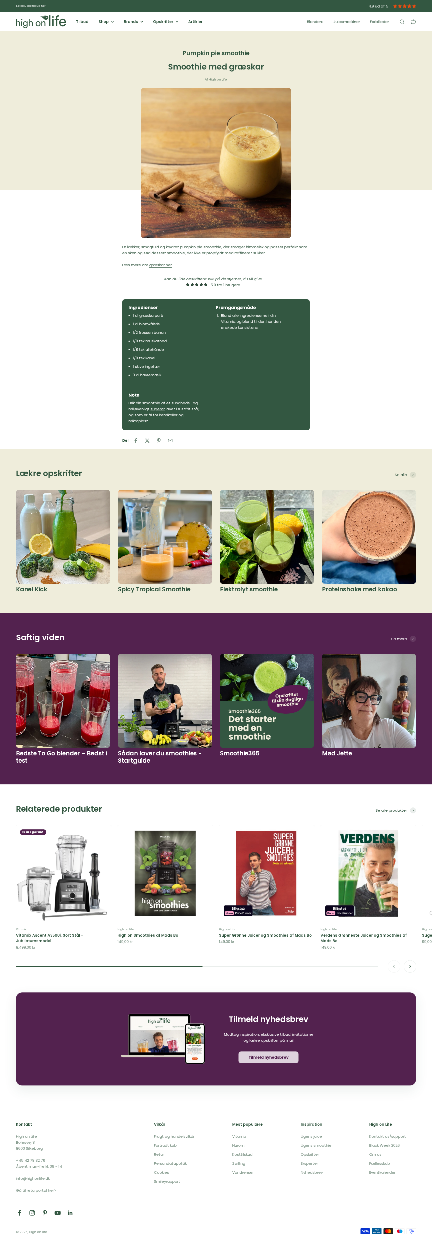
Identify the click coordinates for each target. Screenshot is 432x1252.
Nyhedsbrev (312, 1172)
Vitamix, (228, 321)
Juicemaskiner (347, 21)
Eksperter (309, 1163)
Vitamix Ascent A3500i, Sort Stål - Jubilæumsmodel (49, 938)
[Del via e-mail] (170, 440)
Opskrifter (163, 21)
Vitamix (21, 929)
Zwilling (238, 1163)
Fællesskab (379, 1163)
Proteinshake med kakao (359, 589)
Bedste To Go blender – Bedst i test (61, 757)
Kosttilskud (242, 1154)
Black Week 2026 (384, 1145)
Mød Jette (337, 753)
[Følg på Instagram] (32, 1212)
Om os (375, 1154)
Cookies (161, 1172)
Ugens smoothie (316, 1145)
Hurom (238, 1145)
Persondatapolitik (170, 1163)
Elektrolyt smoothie (249, 589)
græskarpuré (151, 315)
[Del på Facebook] (136, 440)
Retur (159, 1154)
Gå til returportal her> (36, 1190)
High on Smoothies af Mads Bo (148, 935)
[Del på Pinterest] (158, 440)
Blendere (315, 21)
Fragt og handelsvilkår (174, 1136)
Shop (103, 21)
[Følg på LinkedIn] (70, 1212)
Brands (131, 21)
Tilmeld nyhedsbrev (268, 1057)
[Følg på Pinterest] (45, 1212)
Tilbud (82, 21)
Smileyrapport (167, 1181)
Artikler (195, 21)
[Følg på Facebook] (19, 1212)
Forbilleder (379, 21)
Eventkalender (382, 1172)
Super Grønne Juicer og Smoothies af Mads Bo (265, 935)
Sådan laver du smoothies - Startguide (160, 757)
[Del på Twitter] (147, 440)
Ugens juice (311, 1136)
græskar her (160, 265)
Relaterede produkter (59, 808)
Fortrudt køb (165, 1145)
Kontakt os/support (387, 1136)
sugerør (157, 409)
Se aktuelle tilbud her (31, 6)
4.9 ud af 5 (378, 6)
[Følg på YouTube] (57, 1212)
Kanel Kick (31, 589)
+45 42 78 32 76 (30, 1160)
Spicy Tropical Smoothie (154, 589)
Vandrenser (243, 1172)
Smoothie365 (239, 753)
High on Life (126, 929)
